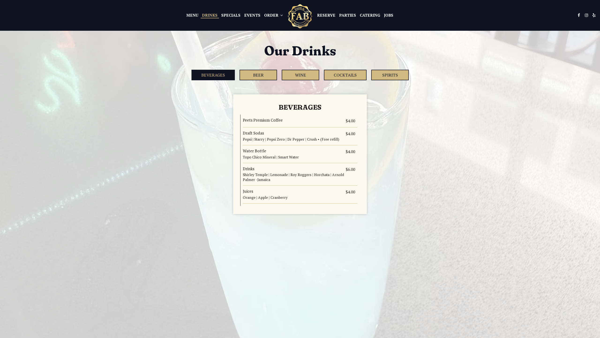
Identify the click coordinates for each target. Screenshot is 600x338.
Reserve (326, 15)
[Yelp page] (594, 15)
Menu (192, 15)
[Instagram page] (586, 15)
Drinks (210, 15)
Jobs (388, 15)
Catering (370, 15)
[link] (300, 16)
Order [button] (272, 15)
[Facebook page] (579, 15)
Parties (347, 15)
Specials (230, 15)
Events (252, 15)
